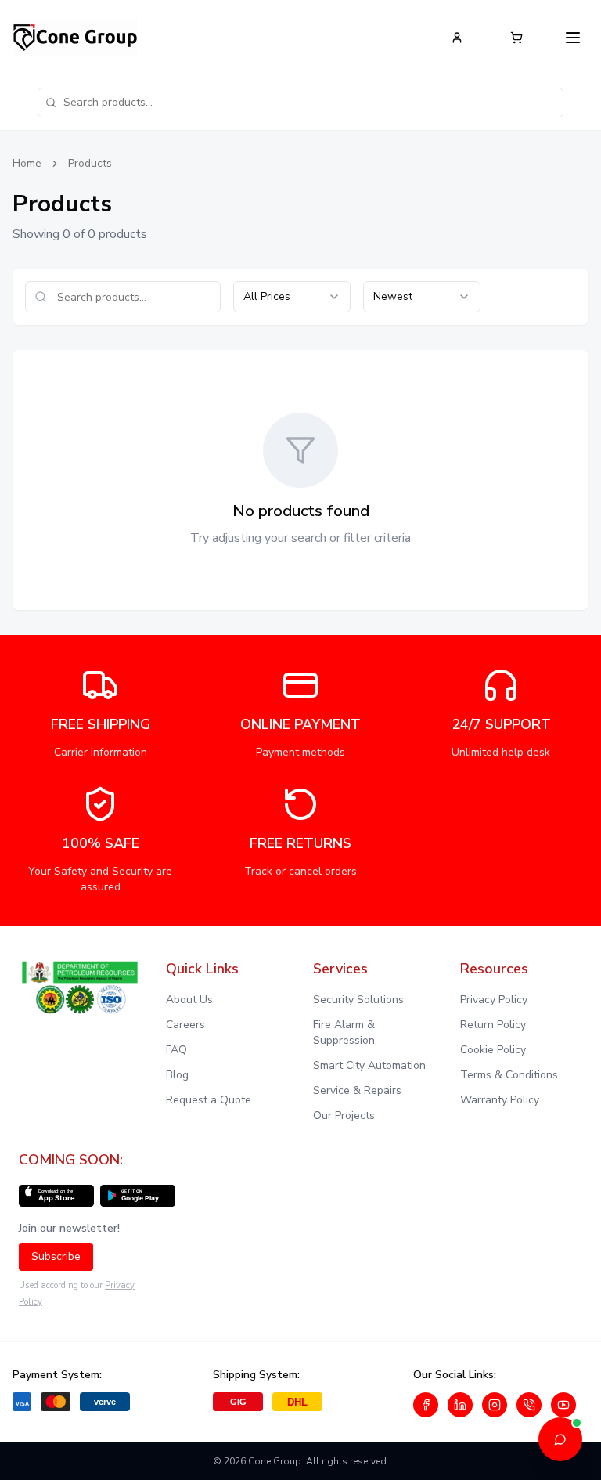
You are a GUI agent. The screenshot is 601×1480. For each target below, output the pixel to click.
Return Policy (493, 1024)
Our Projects (344, 1115)
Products (90, 163)
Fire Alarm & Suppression (344, 1032)
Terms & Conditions (509, 1074)
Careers (185, 1024)
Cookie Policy (493, 1049)
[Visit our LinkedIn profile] (460, 1404)
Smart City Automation (369, 1065)
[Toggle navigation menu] (572, 37)
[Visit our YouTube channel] (563, 1404)
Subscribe (56, 1256)
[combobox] (292, 296)
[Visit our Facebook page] (425, 1404)
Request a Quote (208, 1099)
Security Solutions (358, 999)
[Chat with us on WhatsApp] (529, 1404)
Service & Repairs (357, 1090)
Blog (177, 1074)
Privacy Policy (493, 999)
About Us (189, 999)
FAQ (176, 1049)
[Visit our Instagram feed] (494, 1404)
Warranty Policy (499, 1099)
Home (27, 163)
